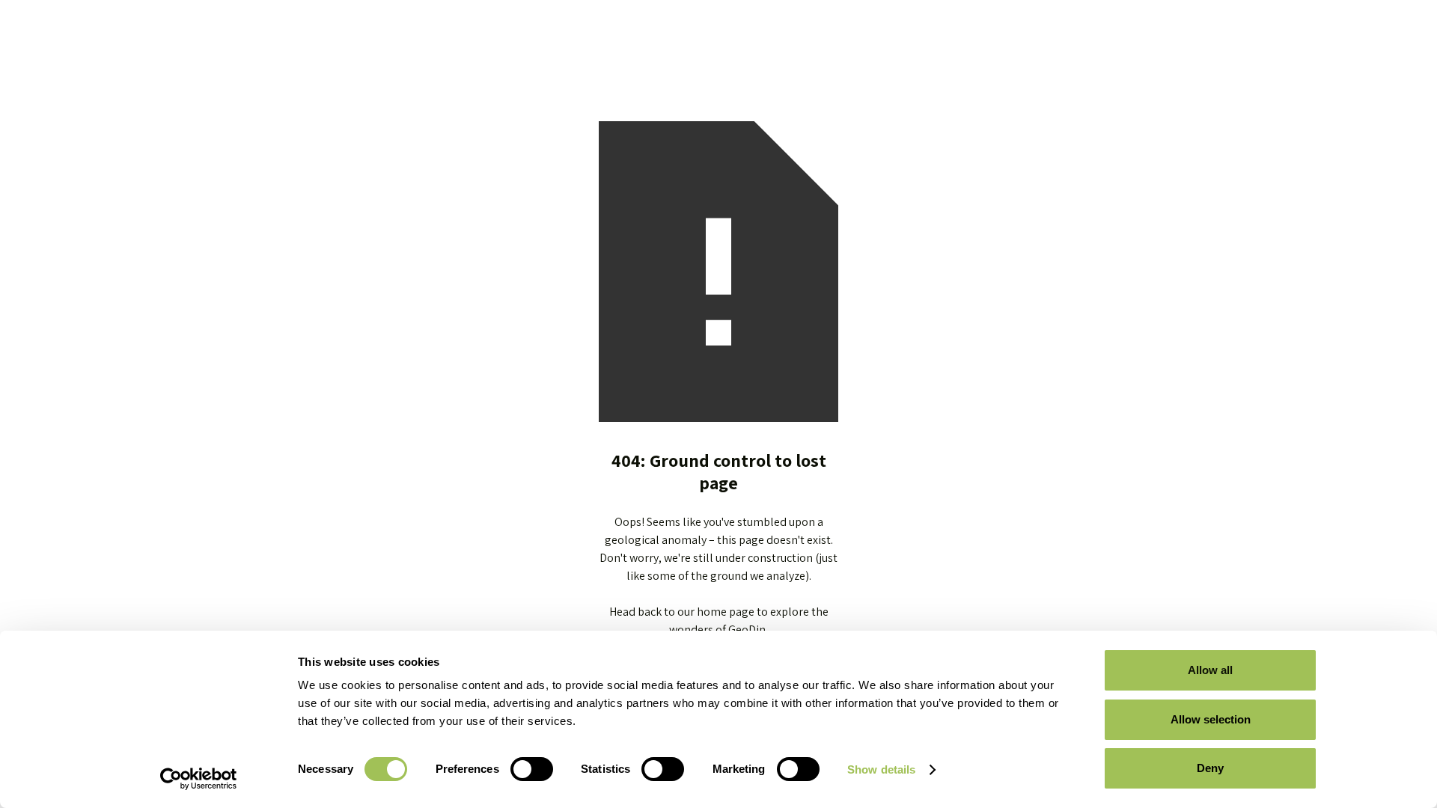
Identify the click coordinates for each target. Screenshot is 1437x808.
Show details (881, 769)
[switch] (531, 769)
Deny (1210, 768)
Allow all (1210, 670)
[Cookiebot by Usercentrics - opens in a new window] (198, 779)
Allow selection (1211, 719)
